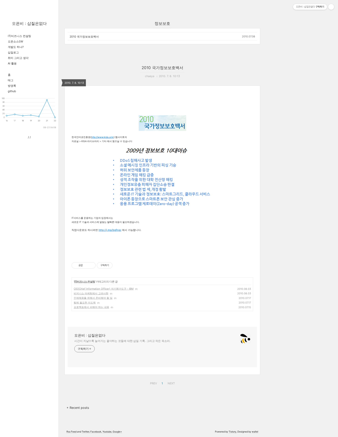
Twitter (85, 431)
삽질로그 (13, 52)
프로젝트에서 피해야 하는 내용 (91, 307)
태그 (10, 80)
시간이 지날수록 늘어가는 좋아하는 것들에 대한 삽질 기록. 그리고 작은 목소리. (122, 340)
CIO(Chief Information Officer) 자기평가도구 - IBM (104, 288)
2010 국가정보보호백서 (84, 36)
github (12, 91)
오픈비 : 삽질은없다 (29, 23)
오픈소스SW (15, 41)
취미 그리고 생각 (18, 57)
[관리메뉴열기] (331, 7)
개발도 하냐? (16, 47)
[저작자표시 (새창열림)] (114, 265)
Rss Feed (71, 431)
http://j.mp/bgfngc (110, 230)
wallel (255, 431)
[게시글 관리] (91, 265)
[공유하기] (86, 265)
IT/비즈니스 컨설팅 (19, 36)
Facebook (95, 431)
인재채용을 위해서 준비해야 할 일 (93, 297)
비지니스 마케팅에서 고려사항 (91, 293)
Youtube (106, 431)
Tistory (232, 431)
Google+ (117, 431)
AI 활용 (12, 63)
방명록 (12, 85)
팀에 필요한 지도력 (85, 302)
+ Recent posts (78, 408)
